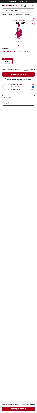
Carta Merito (18, 89)
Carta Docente (18, 87)
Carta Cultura (18, 84)
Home (4, 15)
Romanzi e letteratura (15, 15)
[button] (32, 23)
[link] (21, 5)
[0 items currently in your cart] (33, 6)
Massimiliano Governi (9, 51)
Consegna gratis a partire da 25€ (18, 1)
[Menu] (3, 6)
